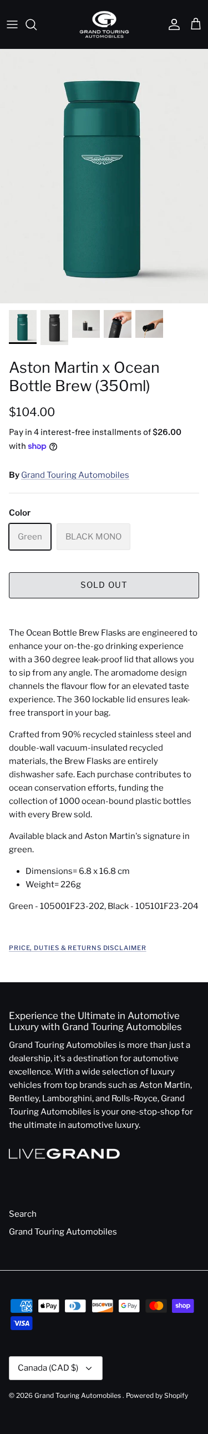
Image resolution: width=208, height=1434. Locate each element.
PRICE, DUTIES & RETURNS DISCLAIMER (77, 948)
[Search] (36, 24)
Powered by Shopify (157, 1395)
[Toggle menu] (12, 24)
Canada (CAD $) (48, 1368)
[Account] (171, 24)
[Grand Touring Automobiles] (104, 24)
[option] (104, 176)
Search (23, 1214)
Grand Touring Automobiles (75, 475)
